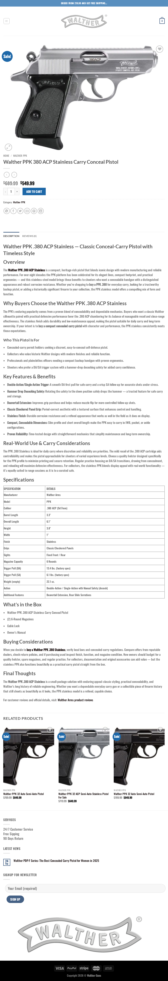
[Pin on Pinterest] (34, 211)
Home (6, 155)
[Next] (164, 767)
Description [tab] (11, 236)
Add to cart (34, 191)
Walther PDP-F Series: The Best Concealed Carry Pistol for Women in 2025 (56, 861)
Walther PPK (20, 155)
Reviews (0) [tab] (29, 236)
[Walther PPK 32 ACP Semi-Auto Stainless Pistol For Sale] (83, 756)
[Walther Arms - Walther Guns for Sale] (84, 21)
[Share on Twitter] (20, 211)
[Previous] (3, 767)
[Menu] (7, 21)
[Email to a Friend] (27, 211)
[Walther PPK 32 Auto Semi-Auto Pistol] (28, 756)
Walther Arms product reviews (75, 700)
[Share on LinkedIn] (41, 211)
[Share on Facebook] (13, 211)
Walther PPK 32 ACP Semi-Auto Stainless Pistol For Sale (83, 795)
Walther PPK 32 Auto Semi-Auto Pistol (23, 794)
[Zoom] (8, 147)
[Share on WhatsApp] (7, 211)
